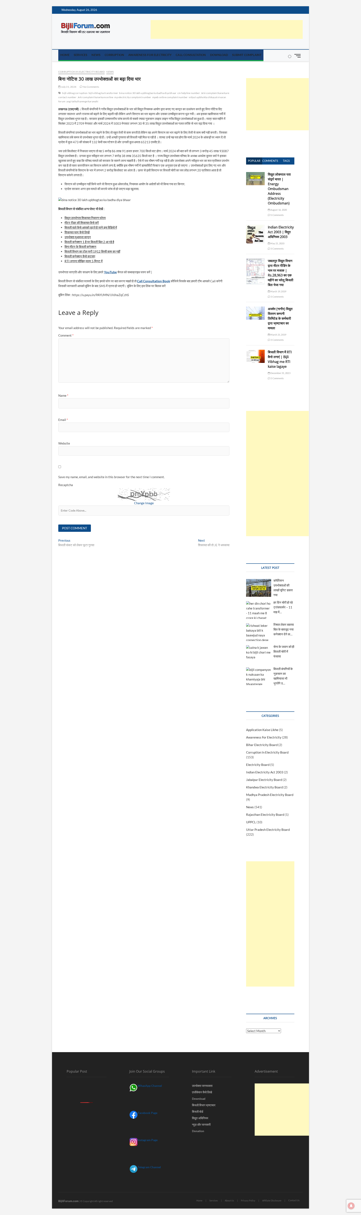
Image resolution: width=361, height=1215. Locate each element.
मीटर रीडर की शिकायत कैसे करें (82, 222)
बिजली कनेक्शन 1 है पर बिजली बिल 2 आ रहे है (89, 242)
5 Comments (277, 215)
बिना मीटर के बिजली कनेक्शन (80, 246)
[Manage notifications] (351, 1205)
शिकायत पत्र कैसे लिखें (77, 232)
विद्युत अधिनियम (200, 1118)
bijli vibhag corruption (75, 93)
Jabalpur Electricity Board (264, 780)
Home (65, 55)
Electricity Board (257, 765)
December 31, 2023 (280, 373)
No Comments (90, 86)
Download (219, 55)
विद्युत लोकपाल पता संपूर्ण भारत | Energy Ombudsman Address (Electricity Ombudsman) (279, 188)
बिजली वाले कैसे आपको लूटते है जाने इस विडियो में (91, 227)
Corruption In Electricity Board (81, 71)
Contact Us (294, 1200)
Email (63, 420)
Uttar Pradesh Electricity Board (268, 829)
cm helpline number (188, 93)
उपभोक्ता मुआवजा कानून (78, 237)
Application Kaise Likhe (262, 730)
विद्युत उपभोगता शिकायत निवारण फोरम (85, 218)
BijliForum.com (68, 1201)
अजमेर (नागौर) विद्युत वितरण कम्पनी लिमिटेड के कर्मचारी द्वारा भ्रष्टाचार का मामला (280, 318)
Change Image (144, 503)
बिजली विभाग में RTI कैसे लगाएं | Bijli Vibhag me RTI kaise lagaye (280, 359)
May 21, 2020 (277, 243)
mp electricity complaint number (132, 97)
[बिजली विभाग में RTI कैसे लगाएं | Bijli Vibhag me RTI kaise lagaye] (255, 352)
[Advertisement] (227, 29)
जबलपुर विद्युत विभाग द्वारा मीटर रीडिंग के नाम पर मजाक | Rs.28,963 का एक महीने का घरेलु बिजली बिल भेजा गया (280, 272)
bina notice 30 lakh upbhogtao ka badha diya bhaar (147, 93)
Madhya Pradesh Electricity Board (269, 795)
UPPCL (251, 822)
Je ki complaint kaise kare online (95, 97)
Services (81, 55)
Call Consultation (191, 55)
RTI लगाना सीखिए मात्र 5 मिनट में (84, 261)
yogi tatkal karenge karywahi (82, 101)
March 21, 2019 (278, 334)
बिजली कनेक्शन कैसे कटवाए (80, 256)
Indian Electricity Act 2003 (264, 772)
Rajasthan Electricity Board (265, 814)
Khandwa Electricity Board (264, 787)
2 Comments (277, 378)
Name (63, 395)
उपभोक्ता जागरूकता (202, 1085)
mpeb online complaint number (170, 97)
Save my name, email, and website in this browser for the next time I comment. (111, 477)
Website (64, 443)
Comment (66, 335)
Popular (254, 160)
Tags (286, 160)
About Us (229, 1200)
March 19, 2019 (278, 291)
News (96, 55)
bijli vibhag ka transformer (103, 93)
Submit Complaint (246, 55)
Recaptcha (65, 485)
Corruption (114, 55)
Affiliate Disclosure (271, 1200)
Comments (270, 160)
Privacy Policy (248, 1200)
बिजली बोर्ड (197, 1111)
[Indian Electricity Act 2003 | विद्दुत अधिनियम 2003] (255, 227)
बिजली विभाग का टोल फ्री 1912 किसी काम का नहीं (92, 251)
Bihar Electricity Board (262, 745)
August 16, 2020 (278, 209)
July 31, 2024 (68, 86)
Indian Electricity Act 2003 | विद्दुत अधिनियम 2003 (281, 232)
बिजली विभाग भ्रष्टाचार (203, 1105)
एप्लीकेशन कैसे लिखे (202, 1092)
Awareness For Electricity (150, 55)
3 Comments (277, 248)
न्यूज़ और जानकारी (201, 1124)
